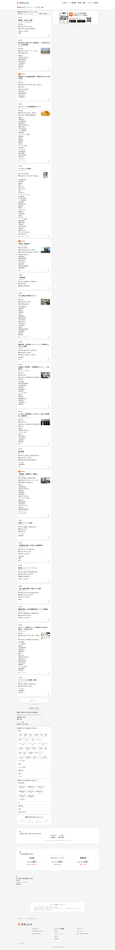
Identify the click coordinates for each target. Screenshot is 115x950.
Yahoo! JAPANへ (21, 943)
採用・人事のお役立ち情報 (82, 933)
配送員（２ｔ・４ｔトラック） (28, 568)
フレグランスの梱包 (24, 168)
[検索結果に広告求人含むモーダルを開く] (21, 13)
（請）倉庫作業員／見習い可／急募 (29, 588)
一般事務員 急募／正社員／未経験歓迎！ (31, 545)
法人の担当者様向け (36, 933)
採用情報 (56, 938)
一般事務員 (21, 277)
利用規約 (56, 931)
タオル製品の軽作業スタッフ (27, 295)
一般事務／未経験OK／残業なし (28, 474)
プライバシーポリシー (59, 933)
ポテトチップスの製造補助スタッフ (29, 106)
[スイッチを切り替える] (29, 13)
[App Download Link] (72, 21)
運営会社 (56, 936)
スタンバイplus (80, 931)
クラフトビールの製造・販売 (27, 680)
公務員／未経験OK (24, 244)
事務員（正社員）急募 (25, 20)
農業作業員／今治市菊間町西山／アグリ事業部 (33, 609)
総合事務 (21, 451)
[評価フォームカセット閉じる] (50, 817)
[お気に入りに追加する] (48, 35)
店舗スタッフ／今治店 (25, 523)
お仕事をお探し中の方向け (37, 931)
